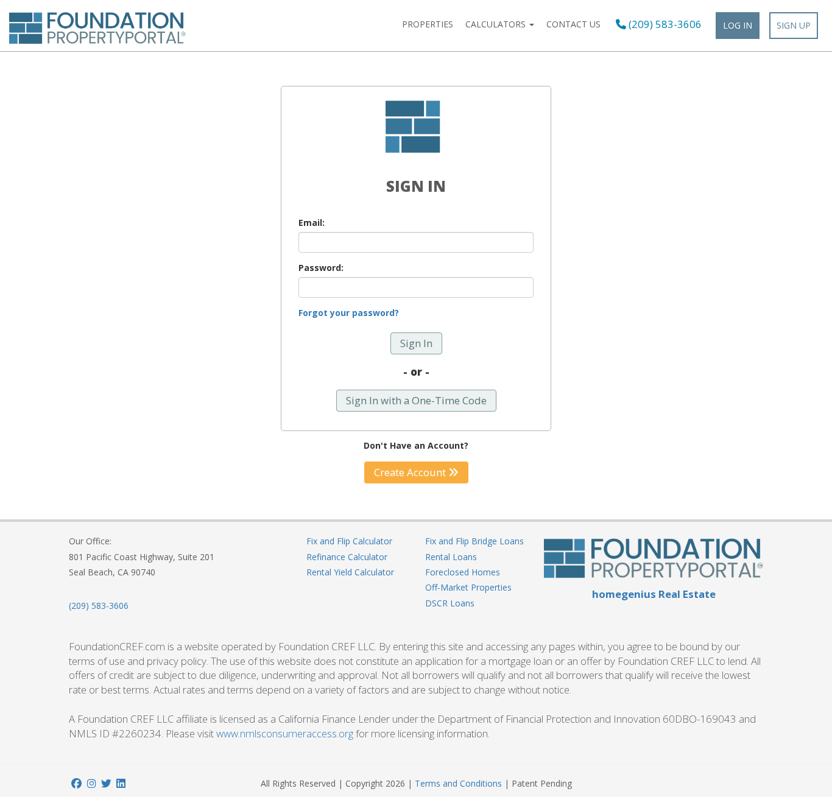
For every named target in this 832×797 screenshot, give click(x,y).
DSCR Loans (449, 603)
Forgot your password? (348, 312)
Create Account (411, 472)
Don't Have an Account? (416, 445)
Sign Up (794, 25)
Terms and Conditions (458, 783)
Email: (311, 222)
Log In (737, 25)
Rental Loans (451, 557)
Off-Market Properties (468, 587)
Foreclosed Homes (462, 572)
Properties (427, 24)
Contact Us (573, 24)
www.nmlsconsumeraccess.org (284, 733)
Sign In (416, 343)
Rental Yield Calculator (350, 572)
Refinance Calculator (346, 557)
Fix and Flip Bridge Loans (474, 541)
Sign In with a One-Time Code (416, 400)
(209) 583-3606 (664, 24)
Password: (321, 267)
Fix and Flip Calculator (349, 541)
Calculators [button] (496, 24)
